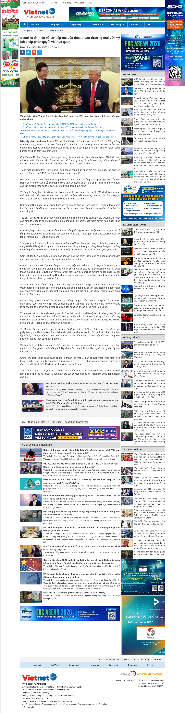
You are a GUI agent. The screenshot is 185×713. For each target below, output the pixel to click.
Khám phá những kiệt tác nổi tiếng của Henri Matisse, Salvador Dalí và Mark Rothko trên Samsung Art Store (149, 514)
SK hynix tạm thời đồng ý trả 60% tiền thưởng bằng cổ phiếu (149, 343)
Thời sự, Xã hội (131, 337)
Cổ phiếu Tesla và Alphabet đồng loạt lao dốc (149, 316)
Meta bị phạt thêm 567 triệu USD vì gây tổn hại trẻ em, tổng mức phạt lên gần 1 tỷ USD (149, 394)
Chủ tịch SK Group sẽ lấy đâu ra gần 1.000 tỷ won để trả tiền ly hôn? (149, 91)
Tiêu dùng (116, 24)
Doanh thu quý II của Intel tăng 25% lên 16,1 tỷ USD (149, 287)
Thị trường (76, 24)
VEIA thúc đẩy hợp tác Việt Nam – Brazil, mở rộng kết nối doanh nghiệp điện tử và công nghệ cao (149, 81)
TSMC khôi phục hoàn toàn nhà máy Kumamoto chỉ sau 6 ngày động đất (149, 404)
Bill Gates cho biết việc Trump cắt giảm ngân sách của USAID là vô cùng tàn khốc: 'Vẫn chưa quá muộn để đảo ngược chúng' (149, 544)
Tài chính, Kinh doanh (135, 225)
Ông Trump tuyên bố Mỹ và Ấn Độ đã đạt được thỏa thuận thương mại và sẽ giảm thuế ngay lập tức (81, 548)
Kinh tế (134, 24)
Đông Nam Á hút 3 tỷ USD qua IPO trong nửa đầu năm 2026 (149, 230)
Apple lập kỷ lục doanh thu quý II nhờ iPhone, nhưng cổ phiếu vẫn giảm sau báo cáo (149, 131)
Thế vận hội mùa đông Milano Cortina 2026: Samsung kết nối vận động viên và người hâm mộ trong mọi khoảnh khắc (149, 502)
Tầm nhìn (96, 24)
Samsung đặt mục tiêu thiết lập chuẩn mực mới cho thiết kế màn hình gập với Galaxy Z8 (149, 112)
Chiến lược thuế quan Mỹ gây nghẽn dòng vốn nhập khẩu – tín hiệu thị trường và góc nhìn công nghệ (69, 137)
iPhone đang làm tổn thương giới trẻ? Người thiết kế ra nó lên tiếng (149, 553)
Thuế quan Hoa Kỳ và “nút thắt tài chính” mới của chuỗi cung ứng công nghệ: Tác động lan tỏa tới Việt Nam (82, 401)
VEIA (90, 3)
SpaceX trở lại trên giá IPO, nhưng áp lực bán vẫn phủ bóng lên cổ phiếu (149, 241)
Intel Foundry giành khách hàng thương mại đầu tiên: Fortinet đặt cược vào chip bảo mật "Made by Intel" (149, 328)
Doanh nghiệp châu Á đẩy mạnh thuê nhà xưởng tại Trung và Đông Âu (149, 354)
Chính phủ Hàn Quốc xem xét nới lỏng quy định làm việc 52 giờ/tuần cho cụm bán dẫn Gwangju (149, 415)
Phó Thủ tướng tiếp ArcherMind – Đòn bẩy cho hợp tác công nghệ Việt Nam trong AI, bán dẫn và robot (81, 529)
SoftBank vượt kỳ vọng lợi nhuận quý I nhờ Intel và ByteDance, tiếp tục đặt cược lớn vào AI (149, 251)
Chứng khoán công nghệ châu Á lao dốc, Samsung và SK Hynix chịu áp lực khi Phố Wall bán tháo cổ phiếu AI (149, 262)
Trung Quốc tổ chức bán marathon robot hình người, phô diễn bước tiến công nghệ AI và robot (149, 481)
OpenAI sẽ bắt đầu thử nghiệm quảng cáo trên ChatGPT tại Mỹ (74, 593)
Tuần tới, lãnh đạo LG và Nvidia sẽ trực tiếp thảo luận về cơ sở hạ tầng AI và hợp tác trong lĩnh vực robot (149, 385)
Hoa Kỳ (45, 422)
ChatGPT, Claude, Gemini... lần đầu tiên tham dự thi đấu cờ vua (149, 522)
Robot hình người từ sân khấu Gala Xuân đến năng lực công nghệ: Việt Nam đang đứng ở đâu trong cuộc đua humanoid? (81, 451)
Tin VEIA (35, 24)
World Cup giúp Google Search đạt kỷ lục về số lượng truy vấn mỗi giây (149, 470)
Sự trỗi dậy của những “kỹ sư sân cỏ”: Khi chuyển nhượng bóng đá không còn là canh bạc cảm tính (149, 533)
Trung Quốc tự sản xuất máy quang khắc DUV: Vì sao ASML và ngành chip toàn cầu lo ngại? (149, 121)
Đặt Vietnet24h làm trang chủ (115, 659)
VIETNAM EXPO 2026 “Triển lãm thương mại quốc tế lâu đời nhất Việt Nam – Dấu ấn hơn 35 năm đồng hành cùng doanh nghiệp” (81, 465)
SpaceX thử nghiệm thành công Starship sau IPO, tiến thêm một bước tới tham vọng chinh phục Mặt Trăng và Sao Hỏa (149, 102)
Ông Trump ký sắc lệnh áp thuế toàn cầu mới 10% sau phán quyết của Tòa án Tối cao (62, 127)
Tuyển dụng (66, 3)
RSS (159, 659)
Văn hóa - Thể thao (133, 449)
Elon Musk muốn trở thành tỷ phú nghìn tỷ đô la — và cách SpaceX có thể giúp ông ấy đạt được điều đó (81, 497)
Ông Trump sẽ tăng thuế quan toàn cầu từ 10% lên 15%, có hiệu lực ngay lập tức (60, 124)
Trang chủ (27, 30)
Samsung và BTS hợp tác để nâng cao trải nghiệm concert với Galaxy (149, 491)
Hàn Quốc (56, 422)
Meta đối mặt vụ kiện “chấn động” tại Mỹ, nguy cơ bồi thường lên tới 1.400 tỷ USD (149, 364)
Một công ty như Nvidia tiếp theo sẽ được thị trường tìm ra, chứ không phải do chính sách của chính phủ (81, 513)
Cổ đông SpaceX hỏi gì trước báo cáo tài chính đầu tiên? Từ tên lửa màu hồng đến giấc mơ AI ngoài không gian (149, 426)
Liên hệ (54, 3)
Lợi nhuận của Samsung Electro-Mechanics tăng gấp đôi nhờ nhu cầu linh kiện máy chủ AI (149, 298)
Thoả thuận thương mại (75, 422)
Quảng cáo (79, 3)
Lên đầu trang (143, 659)
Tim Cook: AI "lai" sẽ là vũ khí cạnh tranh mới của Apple (149, 139)
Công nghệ (55, 24)
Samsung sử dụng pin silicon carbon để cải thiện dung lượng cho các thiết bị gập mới (149, 150)
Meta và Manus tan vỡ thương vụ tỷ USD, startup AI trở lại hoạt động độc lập (149, 373)
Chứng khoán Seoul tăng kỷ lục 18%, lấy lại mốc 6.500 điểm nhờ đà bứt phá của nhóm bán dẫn (149, 308)
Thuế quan (33, 422)
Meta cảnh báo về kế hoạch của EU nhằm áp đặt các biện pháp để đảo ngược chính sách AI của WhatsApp (81, 481)
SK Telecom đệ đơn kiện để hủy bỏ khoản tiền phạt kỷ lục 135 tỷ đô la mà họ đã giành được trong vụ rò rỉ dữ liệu (81, 575)
